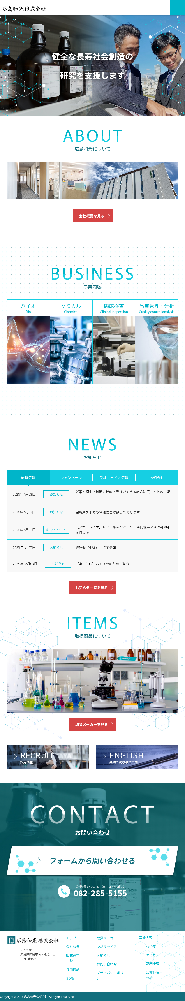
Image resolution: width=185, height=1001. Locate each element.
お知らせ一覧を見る (91, 587)
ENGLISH (126, 756)
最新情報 (28, 477)
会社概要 (73, 946)
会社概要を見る (91, 215)
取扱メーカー (107, 938)
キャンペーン (71, 477)
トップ (71, 938)
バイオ (151, 946)
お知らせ (157, 477)
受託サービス (107, 946)
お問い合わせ (107, 964)
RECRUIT (37, 756)
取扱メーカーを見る (91, 724)
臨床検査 (152, 963)
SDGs (70, 978)
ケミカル (152, 954)
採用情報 (73, 969)
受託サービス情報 (113, 477)
